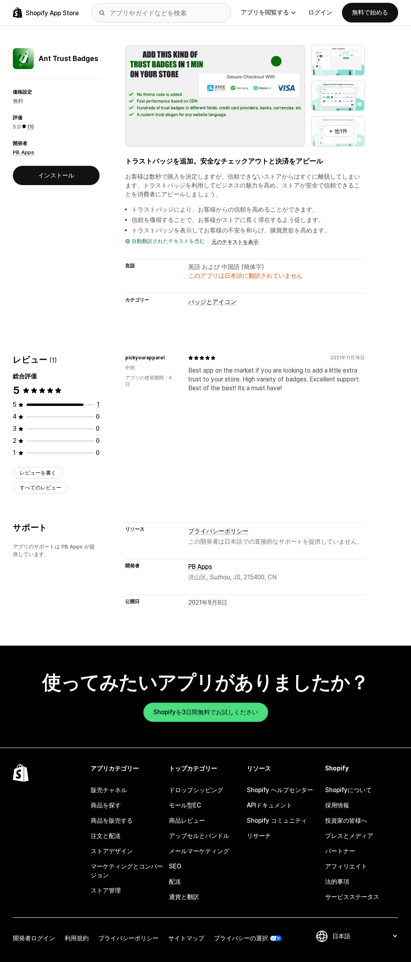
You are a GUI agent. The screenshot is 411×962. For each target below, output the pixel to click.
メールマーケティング (199, 851)
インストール (56, 175)
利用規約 (77, 938)
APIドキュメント (269, 805)
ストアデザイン (112, 851)
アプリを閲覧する (265, 12)
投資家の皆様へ (346, 820)
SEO (175, 866)
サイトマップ (186, 938)
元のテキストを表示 (235, 241)
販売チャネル (109, 790)
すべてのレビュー (40, 487)
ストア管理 (106, 890)
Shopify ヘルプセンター (280, 790)
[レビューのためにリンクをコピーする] (169, 358)
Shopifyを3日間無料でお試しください (205, 712)
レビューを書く (38, 472)
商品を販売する (112, 820)
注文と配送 (106, 836)
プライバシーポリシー (218, 531)
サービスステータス (352, 897)
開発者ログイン (34, 938)
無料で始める (370, 12)
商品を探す (106, 805)
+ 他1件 (338, 131)
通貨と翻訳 (184, 897)
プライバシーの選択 (241, 938)
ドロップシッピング (196, 790)
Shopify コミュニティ (277, 820)
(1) (30, 126)
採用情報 (337, 805)
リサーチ (259, 836)
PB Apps (23, 152)
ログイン (320, 12)
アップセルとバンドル (199, 836)
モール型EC (185, 805)
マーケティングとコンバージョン (127, 870)
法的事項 (337, 881)
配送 (175, 881)
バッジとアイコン (212, 302)
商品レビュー (187, 820)
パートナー (340, 851)
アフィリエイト (346, 866)
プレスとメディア (349, 836)
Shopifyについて (348, 790)
